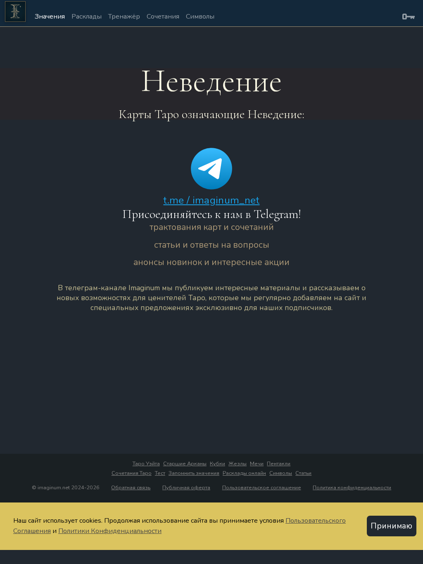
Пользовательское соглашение (261, 487)
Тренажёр (124, 16)
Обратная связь (130, 487)
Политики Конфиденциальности (110, 531)
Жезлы (237, 463)
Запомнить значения (194, 473)
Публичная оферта (186, 487)
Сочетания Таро (132, 473)
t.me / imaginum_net (211, 200)
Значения (50, 16)
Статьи (303, 473)
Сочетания (163, 16)
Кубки (217, 463)
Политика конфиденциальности (352, 487)
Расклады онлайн (244, 473)
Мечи (257, 463)
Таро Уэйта (146, 463)
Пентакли (278, 463)
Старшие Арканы (185, 463)
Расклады (86, 16)
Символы (200, 16)
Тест (160, 473)
